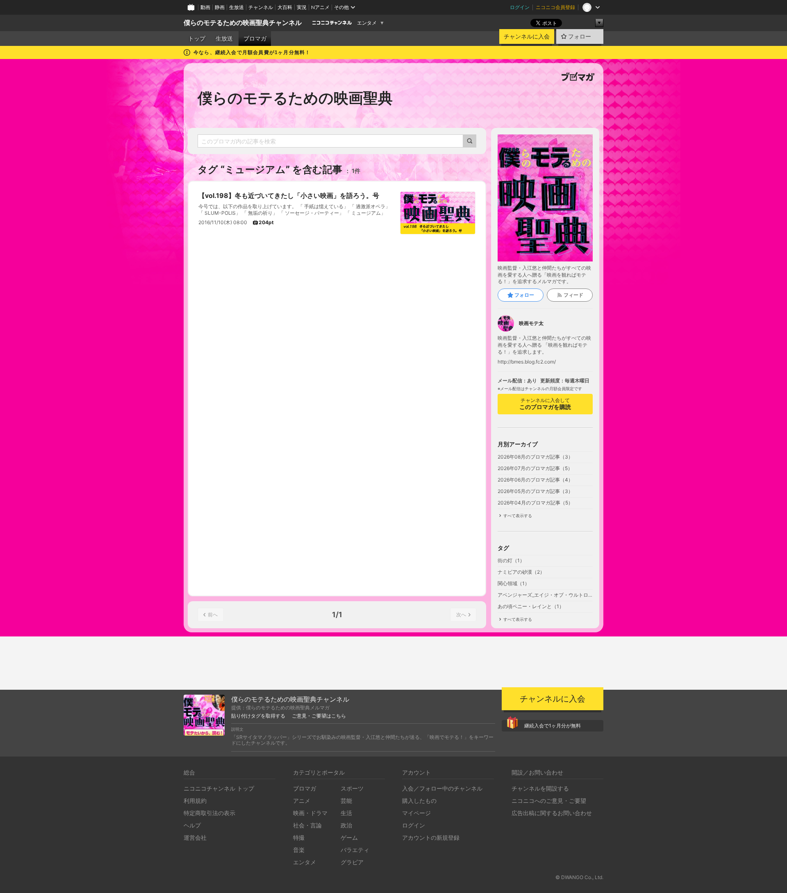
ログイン (520, 7)
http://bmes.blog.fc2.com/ (527, 362)
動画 (205, 7)
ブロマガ (254, 38)
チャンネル (260, 7)
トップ (196, 38)
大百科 (284, 7)
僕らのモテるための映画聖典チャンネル (243, 22)
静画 (220, 7)
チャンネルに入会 (527, 36)
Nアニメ (320, 7)
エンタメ (367, 23)
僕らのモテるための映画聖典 (295, 98)
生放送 (236, 7)
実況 (302, 7)
